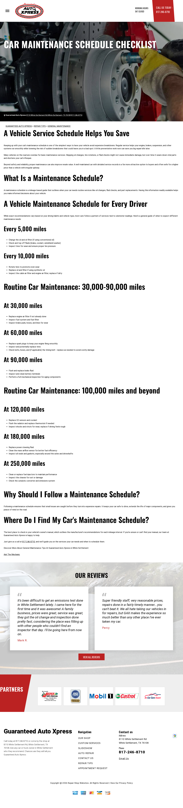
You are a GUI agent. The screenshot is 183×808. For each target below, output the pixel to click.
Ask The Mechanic (12, 554)
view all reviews (91, 657)
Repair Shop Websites (78, 783)
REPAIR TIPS (40, 126)
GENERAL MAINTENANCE (59, 126)
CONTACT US (85, 758)
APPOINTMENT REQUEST (92, 768)
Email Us (124, 758)
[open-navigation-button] (7, 11)
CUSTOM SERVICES (89, 743)
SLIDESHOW (85, 748)
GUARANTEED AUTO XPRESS (19, 126)
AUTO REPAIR (86, 753)
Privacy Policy (126, 783)
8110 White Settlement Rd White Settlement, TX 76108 (48, 115)
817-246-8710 (163, 12)
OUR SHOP (84, 738)
